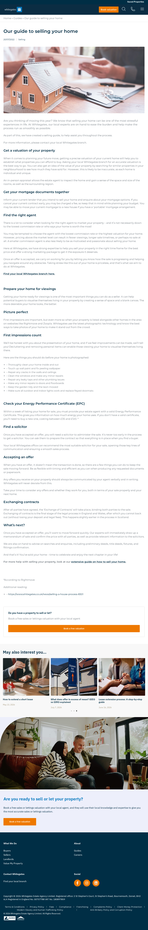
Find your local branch (14, 881)
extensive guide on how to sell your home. (98, 561)
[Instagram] (86, 883)
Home (7, 18)
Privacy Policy (37, 907)
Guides (17, 18)
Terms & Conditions (15, 907)
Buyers (7, 850)
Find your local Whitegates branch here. (29, 273)
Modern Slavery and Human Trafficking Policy (40, 910)
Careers (78, 854)
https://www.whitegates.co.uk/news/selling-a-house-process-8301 (45, 594)
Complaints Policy (103, 907)
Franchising (82, 907)
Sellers (7, 854)
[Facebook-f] (77, 883)
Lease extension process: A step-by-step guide (72, 701)
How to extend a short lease (114, 699)
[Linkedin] (95, 883)
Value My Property (13, 863)
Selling (21, 39)
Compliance (65, 907)
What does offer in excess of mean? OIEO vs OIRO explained (25, 701)
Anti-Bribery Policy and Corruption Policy (111, 910)
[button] (5, 682)
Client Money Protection (129, 907)
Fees (51, 907)
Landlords (8, 859)
